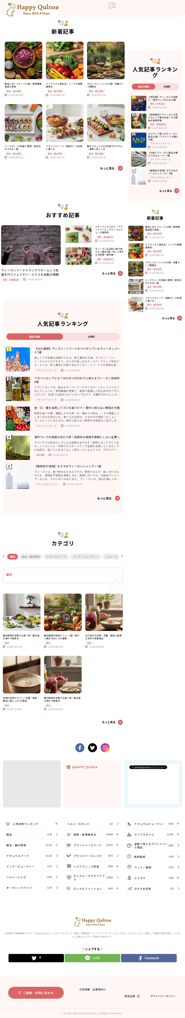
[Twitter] (36, 958)
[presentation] (5, 557)
